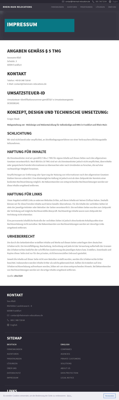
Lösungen (100, 7)
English (115, 1)
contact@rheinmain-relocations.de (77, 1)
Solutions (66, 363)
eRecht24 (18, 275)
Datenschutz (14, 372)
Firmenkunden (57, 7)
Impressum (12, 377)
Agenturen (72, 7)
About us (65, 368)
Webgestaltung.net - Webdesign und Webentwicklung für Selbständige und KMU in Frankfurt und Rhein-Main (57, 124)
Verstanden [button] (109, 396)
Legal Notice (67, 377)
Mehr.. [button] (69, 396)
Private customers (71, 358)
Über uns (112, 7)
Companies (66, 349)
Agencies (65, 353)
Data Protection (69, 372)
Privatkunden (86, 7)
